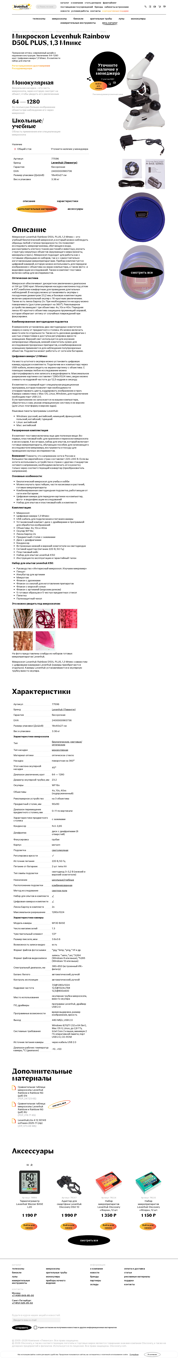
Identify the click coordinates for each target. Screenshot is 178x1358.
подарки (129, 1280)
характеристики (67, 201)
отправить (21, 1327)
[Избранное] (150, 6)
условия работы (80, 11)
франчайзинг (110, 2)
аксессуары (75, 208)
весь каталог (110, 22)
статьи (128, 1272)
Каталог (26, 31)
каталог (64, 2)
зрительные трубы (101, 18)
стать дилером (93, 2)
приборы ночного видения (55, 1281)
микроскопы (59, 18)
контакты (95, 11)
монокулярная (60, 749)
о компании (77, 2)
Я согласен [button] (152, 1354)
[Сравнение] (154, 6)
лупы (121, 18)
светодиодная (60, 850)
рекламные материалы (137, 1276)
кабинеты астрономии (117, 7)
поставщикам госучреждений (76, 7)
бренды (99, 7)
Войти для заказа (98, 86)
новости (65, 11)
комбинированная (62, 885)
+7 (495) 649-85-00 (23, 1295)
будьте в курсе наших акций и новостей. (36, 1315)
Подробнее (134, 1354)
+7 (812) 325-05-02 (22, 1302)
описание (29, 201)
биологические (60, 741)
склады (94, 1284)
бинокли (78, 18)
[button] (145, 6)
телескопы (39, 18)
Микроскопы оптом (42, 31)
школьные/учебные (63, 879)
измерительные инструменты (78, 22)
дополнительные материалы (37, 208)
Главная (15, 31)
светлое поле (59, 890)
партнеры (95, 1280)
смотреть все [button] (142, 272)
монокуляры (138, 18)
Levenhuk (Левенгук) (64, 162)
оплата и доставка (134, 1268)
